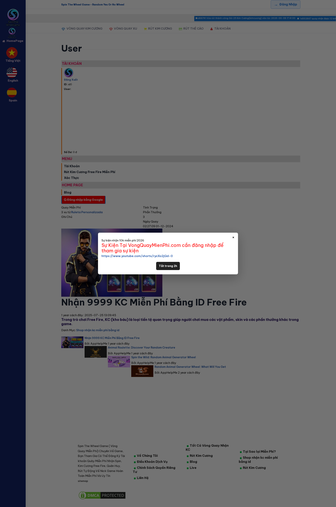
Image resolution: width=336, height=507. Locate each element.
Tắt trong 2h (168, 266)
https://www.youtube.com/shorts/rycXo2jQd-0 (137, 256)
